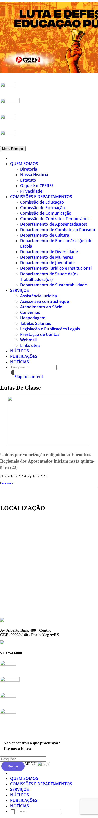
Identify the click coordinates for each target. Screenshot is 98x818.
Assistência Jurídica (38, 296)
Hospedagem (32, 318)
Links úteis (30, 345)
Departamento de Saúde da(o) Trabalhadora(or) (49, 276)
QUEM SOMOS (24, 163)
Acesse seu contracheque (44, 301)
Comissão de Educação (42, 202)
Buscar (13, 766)
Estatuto (28, 180)
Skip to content (28, 376)
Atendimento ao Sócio (41, 307)
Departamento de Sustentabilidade (53, 285)
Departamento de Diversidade (49, 251)
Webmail (28, 340)
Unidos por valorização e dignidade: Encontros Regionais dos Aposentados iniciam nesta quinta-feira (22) (47, 461)
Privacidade (31, 191)
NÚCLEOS (19, 351)
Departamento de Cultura (44, 235)
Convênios (30, 312)
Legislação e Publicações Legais (50, 329)
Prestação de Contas (39, 334)
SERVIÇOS (19, 290)
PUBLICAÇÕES (23, 356)
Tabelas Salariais (35, 323)
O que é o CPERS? (36, 185)
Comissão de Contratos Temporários (55, 218)
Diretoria (28, 169)
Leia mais (7, 483)
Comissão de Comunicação (45, 213)
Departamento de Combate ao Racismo (57, 229)
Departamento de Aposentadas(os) (53, 224)
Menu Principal (13, 149)
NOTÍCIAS (19, 362)
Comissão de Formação (42, 207)
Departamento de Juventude (47, 262)
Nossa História (34, 174)
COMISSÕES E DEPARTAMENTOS (41, 196)
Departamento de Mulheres (46, 257)
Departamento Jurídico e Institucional (56, 268)
